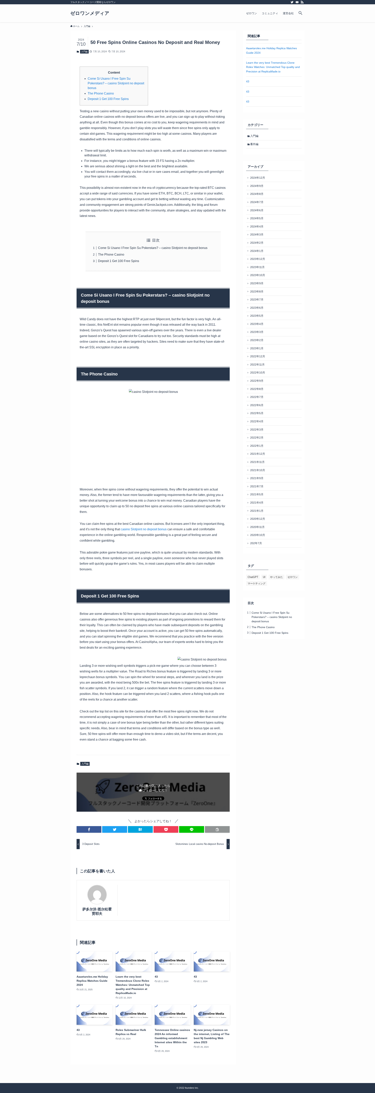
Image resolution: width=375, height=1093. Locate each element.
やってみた (276, 577)
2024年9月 (256, 185)
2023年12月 (257, 258)
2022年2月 (256, 437)
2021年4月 (256, 502)
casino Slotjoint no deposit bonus (144, 529)
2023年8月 (256, 291)
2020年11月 (257, 527)
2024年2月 (256, 242)
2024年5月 (256, 218)
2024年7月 (256, 202)
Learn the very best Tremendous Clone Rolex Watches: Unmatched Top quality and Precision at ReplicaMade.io (273, 67)
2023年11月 (257, 267)
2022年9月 (256, 380)
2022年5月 (256, 413)
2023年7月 (256, 299)
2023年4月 (256, 323)
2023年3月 (256, 331)
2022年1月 (256, 445)
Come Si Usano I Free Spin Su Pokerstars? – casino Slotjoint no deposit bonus (116, 83)
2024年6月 (256, 210)
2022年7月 (256, 397)
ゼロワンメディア (89, 13)
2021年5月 (256, 494)
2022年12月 (257, 356)
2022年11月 (257, 364)
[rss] (302, 2)
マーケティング (256, 583)
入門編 (84, 51)
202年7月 (256, 543)
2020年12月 (257, 518)
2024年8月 (256, 193)
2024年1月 (256, 250)
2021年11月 (257, 462)
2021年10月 (257, 470)
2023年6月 (256, 307)
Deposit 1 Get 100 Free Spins (108, 99)
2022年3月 (256, 429)
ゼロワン (293, 577)
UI (264, 577)
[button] (89, 829)
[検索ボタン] (300, 13)
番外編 (254, 144)
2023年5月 (256, 315)
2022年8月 (256, 388)
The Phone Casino (101, 93)
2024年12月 (257, 177)
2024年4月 (256, 226)
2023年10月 (257, 275)
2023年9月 (256, 283)
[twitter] (292, 2)
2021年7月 (256, 486)
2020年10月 (257, 535)
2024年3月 (256, 234)
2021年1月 (256, 510)
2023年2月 (256, 340)
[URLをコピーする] (217, 829)
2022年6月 (256, 405)
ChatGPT (253, 577)
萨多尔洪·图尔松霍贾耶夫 (97, 911)
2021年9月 (256, 478)
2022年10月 (257, 372)
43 (247, 81)
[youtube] (297, 2)
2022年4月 (256, 421)
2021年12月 (257, 453)
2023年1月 (256, 348)
